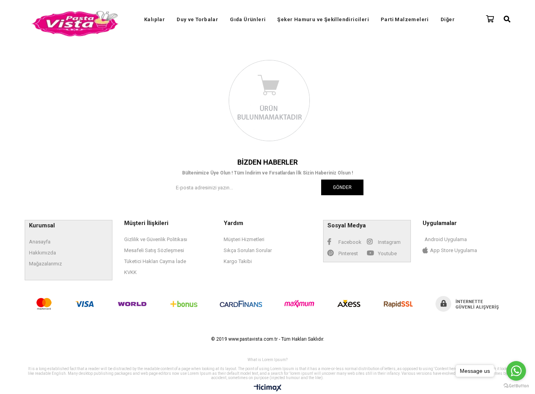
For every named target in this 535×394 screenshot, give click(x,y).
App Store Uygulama (453, 250)
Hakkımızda (42, 253)
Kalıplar (154, 19)
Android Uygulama (446, 239)
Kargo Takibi (238, 261)
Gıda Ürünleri (248, 19)
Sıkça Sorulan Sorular (248, 250)
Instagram (389, 242)
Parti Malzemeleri (405, 19)
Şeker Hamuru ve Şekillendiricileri (323, 19)
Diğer (448, 19)
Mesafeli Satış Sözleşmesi (154, 250)
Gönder (342, 187)
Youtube (387, 253)
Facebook (349, 242)
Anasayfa (40, 242)
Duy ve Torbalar (197, 19)
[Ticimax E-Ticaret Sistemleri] (268, 388)
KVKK (130, 272)
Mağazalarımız (45, 264)
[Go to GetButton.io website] (516, 386)
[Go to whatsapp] (516, 371)
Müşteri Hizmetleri (244, 239)
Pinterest (347, 253)
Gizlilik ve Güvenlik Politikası (155, 239)
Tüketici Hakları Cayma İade (155, 261)
